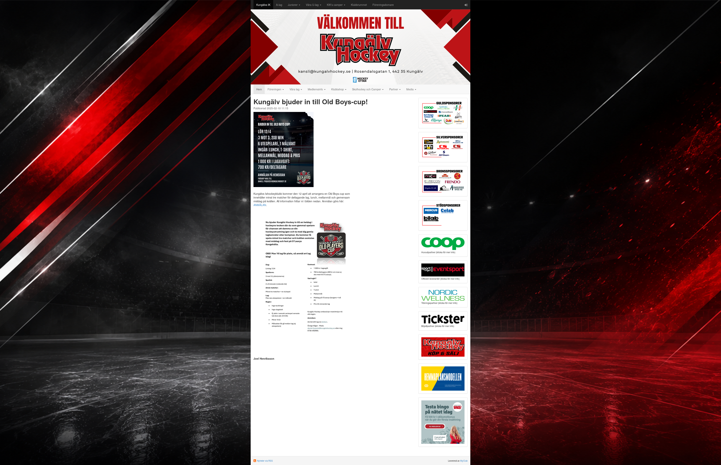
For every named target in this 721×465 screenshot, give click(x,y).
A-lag (279, 5)
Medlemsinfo (316, 89)
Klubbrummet (359, 5)
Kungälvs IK (263, 5)
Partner (394, 89)
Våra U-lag (312, 5)
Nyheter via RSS (265, 460)
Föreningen (275, 89)
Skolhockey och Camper (367, 89)
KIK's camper (335, 5)
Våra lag (295, 89)
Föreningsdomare (383, 5)
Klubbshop (338, 89)
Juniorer (293, 5)
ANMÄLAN (259, 205)
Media (410, 89)
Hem (259, 89)
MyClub (464, 460)
